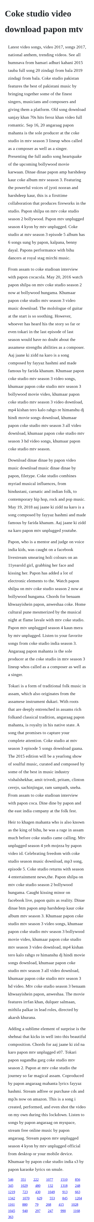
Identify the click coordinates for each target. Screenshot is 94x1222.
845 (65, 1198)
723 (25, 1192)
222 (36, 1179)
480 (37, 1185)
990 (63, 1211)
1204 (78, 1198)
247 (50, 1211)
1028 (74, 1204)
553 (52, 1198)
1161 (11, 1204)
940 (25, 1211)
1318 (64, 1185)
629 (39, 1198)
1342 (11, 1198)
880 (25, 1204)
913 (65, 1192)
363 (10, 1217)
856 (77, 1179)
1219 (11, 1192)
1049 (51, 1192)
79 (36, 1204)
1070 (26, 1198)
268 (48, 1204)
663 (77, 1192)
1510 (64, 1179)
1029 (24, 1185)
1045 (11, 1211)
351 (23, 1179)
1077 (49, 1179)
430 (37, 1192)
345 (10, 1185)
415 (61, 1204)
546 (10, 1179)
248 (77, 1185)
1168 (76, 1211)
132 (50, 1185)
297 (37, 1211)
